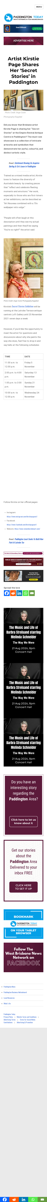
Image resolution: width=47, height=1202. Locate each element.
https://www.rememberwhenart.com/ (27, 528)
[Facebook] (7, 593)
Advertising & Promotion (25, 1022)
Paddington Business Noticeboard (15, 992)
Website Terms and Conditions (27, 1017)
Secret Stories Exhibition (22, 306)
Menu (39, 7)
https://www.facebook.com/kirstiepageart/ (22, 524)
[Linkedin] (19, 593)
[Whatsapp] (25, 593)
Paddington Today (9, 1014)
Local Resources (9, 997)
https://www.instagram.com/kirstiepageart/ (22, 516)
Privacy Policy (8, 1017)
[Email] (32, 593)
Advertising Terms (10, 1019)
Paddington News (9, 986)
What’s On (7, 1003)
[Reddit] (13, 593)
